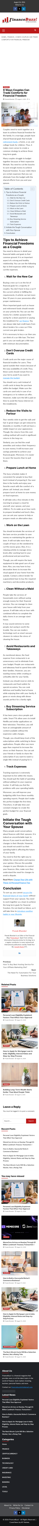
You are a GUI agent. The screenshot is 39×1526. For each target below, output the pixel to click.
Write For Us (19, 5)
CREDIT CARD (7, 1468)
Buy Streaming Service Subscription (18, 220)
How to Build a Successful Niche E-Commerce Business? (16, 1150)
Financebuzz (15, 938)
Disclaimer (26, 1508)
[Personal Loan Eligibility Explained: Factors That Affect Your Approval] (19, 1000)
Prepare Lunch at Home (18, 206)
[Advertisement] (19, 62)
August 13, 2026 (21, 1058)
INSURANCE (6, 1473)
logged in (16, 1111)
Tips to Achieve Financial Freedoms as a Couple (16, 193)
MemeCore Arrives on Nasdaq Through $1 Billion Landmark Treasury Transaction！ (18, 1143)
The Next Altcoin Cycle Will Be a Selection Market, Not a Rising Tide (18, 1166)
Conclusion (10, 233)
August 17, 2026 (21, 1283)
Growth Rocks (19, 947)
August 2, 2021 (21, 99)
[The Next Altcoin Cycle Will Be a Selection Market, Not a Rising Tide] (19, 1337)
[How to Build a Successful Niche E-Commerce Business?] (19, 1263)
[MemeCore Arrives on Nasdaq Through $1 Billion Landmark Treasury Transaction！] (19, 1228)
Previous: (18, 964)
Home (4, 1444)
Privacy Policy (14, 1508)
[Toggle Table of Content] (31, 189)
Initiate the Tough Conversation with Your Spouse (19, 228)
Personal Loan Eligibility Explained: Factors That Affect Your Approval (19, 1137)
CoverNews (14, 1522)
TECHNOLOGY (8, 1463)
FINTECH (6, 1237)
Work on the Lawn (16, 208)
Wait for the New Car (17, 198)
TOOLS (4, 1491)
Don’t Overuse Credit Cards (20, 200)
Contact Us (29, 1505)
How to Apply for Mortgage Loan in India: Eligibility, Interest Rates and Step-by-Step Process (18, 1053)
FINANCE (6, 87)
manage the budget (11, 378)
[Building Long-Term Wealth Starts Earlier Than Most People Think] (19, 1075)
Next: (21, 972)
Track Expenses (15, 224)
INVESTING (6, 1477)
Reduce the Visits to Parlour (20, 203)
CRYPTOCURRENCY (9, 1347)
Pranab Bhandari (10, 99)
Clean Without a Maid (18, 211)
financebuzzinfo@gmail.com (21, 1387)
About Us (7, 1505)
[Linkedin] (19, 953)
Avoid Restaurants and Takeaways (18, 215)
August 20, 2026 (21, 1247)
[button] (3, 30)
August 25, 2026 (21, 1020)
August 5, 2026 (21, 1094)
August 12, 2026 (21, 1357)
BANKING (6, 1482)
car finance (24, 321)
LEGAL (4, 1487)
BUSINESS (7, 1273)
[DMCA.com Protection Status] (8, 1391)
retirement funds (10, 142)
